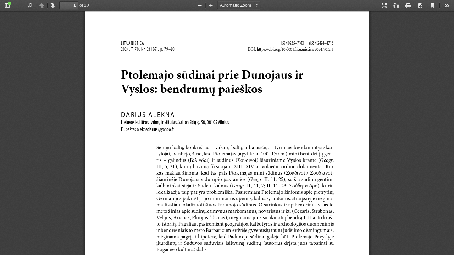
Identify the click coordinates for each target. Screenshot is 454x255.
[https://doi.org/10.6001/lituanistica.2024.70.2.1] (294, 49)
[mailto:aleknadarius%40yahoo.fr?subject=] (155, 129)
